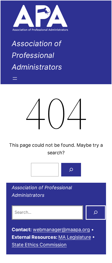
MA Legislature (74, 237)
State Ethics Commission (39, 244)
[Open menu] (15, 78)
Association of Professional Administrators (37, 55)
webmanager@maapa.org (61, 229)
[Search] (71, 169)
